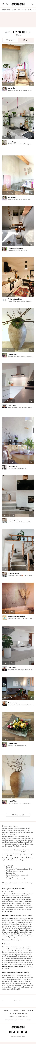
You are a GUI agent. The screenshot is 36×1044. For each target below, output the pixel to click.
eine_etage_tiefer (14, 142)
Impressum (29, 1010)
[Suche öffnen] (7, 4)
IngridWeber (12, 354)
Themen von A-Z (15, 1010)
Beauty (24, 9)
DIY (19, 9)
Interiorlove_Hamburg (15, 248)
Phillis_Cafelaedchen (15, 299)
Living (14, 9)
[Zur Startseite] (18, 4)
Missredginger (13, 703)
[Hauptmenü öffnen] (3, 4)
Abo (23, 1010)
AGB (10, 1013)
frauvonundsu (12, 466)
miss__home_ (12, 405)
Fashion (31, 9)
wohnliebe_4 (12, 88)
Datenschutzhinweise (20, 1013)
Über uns (6, 1010)
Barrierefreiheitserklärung (14, 1020)
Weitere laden (18, 815)
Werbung (28, 1020)
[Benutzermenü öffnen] (32, 4)
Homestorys (6, 9)
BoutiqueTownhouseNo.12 (17, 616)
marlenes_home (13, 520)
